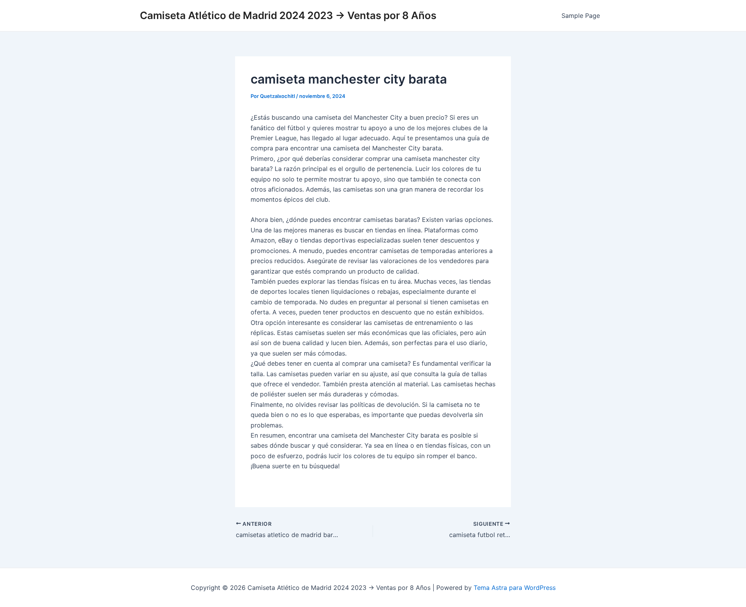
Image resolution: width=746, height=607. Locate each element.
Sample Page (580, 15)
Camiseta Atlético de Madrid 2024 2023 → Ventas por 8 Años (288, 15)
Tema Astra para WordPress (515, 587)
